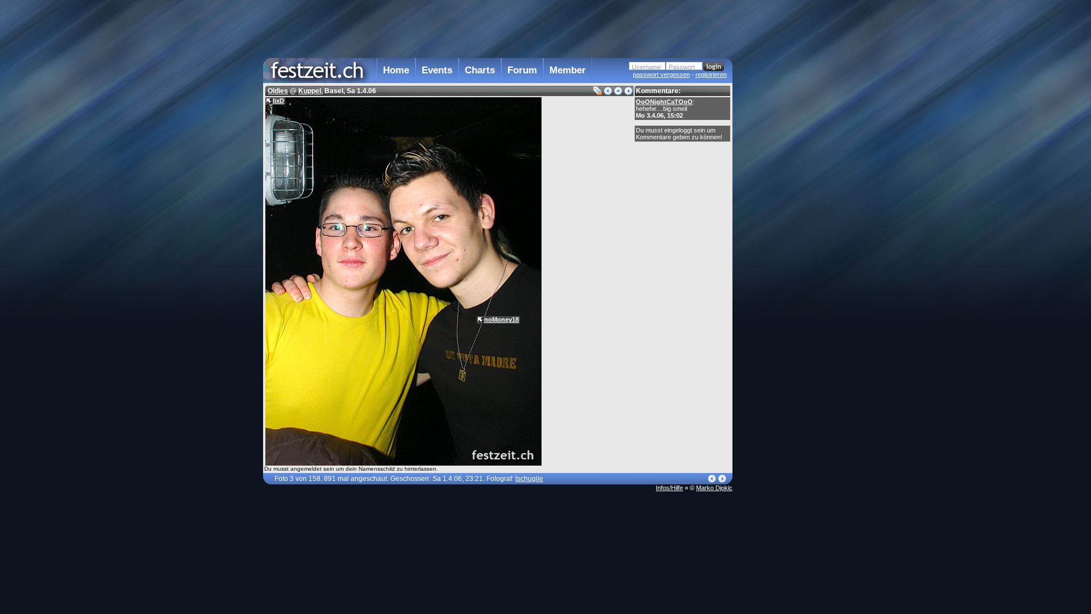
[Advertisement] (782, 229)
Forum (522, 70)
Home (396, 70)
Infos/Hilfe (669, 487)
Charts (480, 70)
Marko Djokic (714, 487)
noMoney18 (501, 319)
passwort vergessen (661, 74)
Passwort (682, 67)
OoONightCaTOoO (664, 101)
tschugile (529, 479)
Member (567, 70)
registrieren (711, 74)
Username (646, 67)
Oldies (278, 91)
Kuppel (309, 91)
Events (437, 70)
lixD (278, 100)
